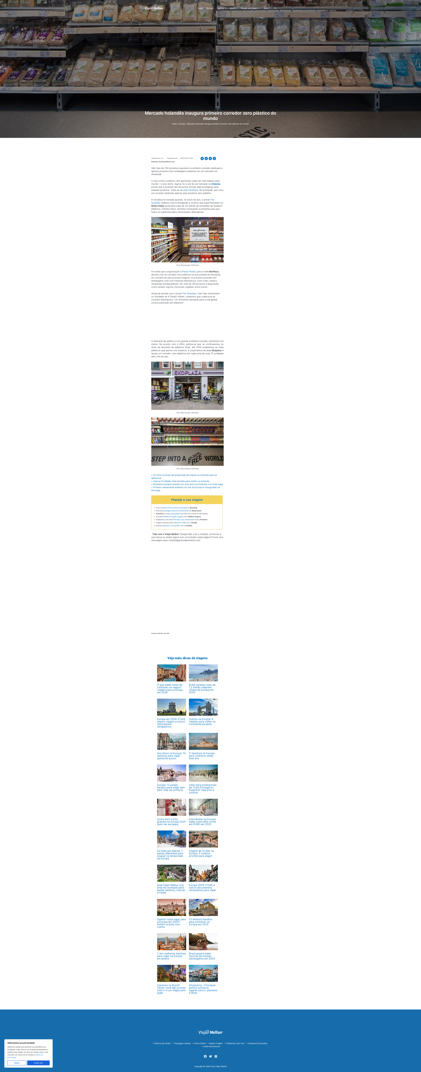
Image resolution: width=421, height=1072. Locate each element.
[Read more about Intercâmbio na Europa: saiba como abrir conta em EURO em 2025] (203, 807)
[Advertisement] (187, 323)
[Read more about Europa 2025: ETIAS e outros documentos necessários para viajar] (203, 873)
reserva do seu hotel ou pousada (174, 508)
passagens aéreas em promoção (176, 511)
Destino (220, 8)
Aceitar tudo (38, 1063)
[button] (202, 158)
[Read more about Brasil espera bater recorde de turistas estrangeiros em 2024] (203, 941)
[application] (225, 8)
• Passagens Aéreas (182, 1043)
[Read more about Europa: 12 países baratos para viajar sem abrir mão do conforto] (171, 773)
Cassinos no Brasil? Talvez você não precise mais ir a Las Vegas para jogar (171, 989)
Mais (266, 8)
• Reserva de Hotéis (162, 1043)
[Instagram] (215, 1056)
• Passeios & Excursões (256, 1043)
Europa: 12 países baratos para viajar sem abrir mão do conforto (171, 787)
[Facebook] (205, 1056)
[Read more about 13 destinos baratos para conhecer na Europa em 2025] (203, 907)
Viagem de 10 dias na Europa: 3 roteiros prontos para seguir (201, 853)
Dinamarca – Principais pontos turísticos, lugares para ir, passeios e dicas (203, 989)
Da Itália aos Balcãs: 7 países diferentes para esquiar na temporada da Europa (170, 854)
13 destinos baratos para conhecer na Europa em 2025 (200, 922)
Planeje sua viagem (249, 8)
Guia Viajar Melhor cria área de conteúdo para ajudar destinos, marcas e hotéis (171, 889)
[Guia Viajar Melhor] (154, 8)
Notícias (210, 8)
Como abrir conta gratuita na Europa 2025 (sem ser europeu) (171, 822)
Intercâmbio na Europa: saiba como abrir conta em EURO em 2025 (202, 822)
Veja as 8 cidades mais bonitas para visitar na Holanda (181, 481)
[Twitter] (210, 1056)
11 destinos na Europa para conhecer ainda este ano (202, 756)
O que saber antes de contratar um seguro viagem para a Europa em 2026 (170, 688)
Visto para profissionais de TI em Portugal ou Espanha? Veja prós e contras (203, 788)
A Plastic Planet (188, 271)
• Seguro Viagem (215, 1043)
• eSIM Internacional (211, 1046)
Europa (153, 633)
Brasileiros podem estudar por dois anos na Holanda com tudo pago (188, 484)
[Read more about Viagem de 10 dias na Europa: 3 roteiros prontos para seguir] (203, 839)
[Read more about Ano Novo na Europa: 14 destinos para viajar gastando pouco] (171, 741)
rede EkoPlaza (190, 190)
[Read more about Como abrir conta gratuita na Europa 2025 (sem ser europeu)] (171, 807)
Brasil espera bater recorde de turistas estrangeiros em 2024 (202, 956)
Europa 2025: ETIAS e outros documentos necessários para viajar (202, 888)
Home (200, 8)
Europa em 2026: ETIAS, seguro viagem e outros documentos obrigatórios (171, 723)
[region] (28, 1053)
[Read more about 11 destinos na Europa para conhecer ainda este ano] (203, 741)
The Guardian (189, 293)
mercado (166, 633)
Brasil (232, 8)
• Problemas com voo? (235, 1043)
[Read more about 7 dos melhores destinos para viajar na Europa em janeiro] (171, 941)
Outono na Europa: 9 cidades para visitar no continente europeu (202, 722)
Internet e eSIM (180, 523)
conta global (175, 514)
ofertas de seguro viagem (173, 517)
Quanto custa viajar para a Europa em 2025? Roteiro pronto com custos (171, 923)
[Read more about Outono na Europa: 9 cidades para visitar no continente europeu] (203, 707)
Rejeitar (17, 1063)
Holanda (160, 633)
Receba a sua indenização (184, 520)
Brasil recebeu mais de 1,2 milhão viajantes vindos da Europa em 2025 (202, 688)
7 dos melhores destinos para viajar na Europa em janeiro (171, 956)
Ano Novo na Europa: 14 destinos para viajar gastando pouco (171, 756)
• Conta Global (199, 1043)
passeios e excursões (171, 526)
